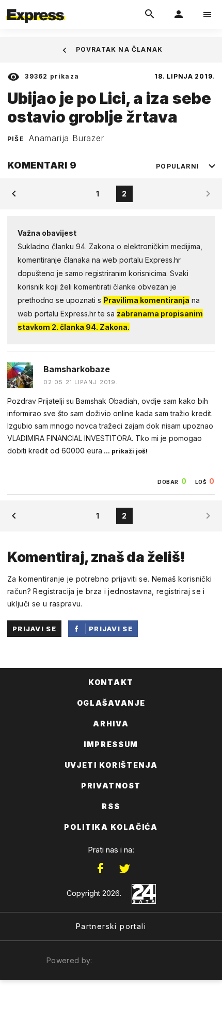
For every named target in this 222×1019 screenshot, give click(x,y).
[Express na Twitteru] (124, 868)
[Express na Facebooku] (100, 868)
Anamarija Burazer (66, 138)
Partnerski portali (111, 926)
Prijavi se (34, 629)
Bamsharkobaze (76, 369)
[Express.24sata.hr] (35, 6)
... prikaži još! (125, 451)
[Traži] (149, 14)
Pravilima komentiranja (146, 300)
